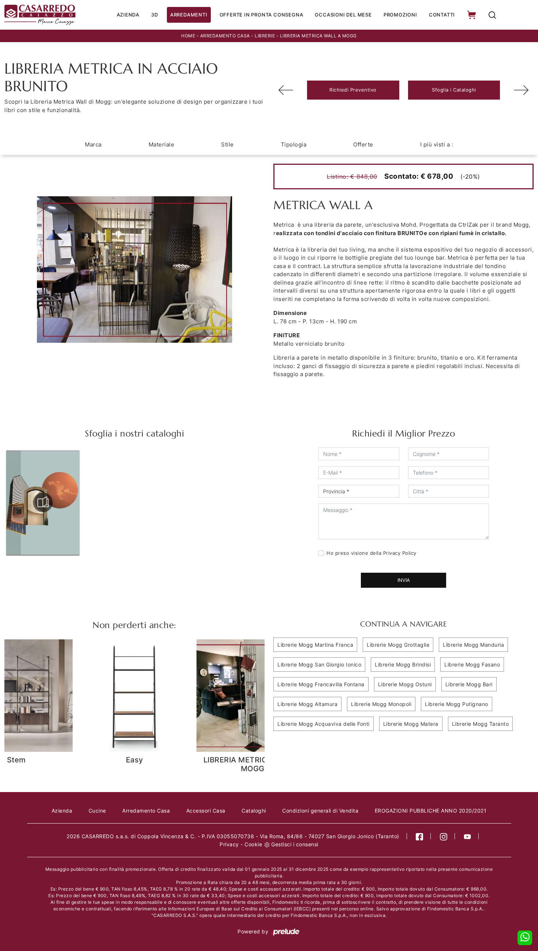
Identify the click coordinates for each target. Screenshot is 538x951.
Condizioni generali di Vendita (320, 810)
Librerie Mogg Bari (469, 684)
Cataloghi (254, 810)
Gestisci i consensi (294, 844)
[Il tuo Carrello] (472, 14)
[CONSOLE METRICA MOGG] (285, 90)
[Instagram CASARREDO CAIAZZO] (444, 836)
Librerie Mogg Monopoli (381, 704)
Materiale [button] (162, 144)
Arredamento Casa (225, 35)
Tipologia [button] (294, 144)
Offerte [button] (363, 144)
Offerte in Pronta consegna (261, 15)
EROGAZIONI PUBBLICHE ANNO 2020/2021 (431, 810)
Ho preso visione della (371, 553)
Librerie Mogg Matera (410, 724)
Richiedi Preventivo (353, 90)
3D (154, 15)
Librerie (265, 35)
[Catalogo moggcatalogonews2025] (42, 502)
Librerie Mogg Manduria (473, 645)
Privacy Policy (399, 553)
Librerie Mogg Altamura (307, 704)
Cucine (97, 810)
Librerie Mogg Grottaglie (398, 645)
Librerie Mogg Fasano (472, 664)
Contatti (442, 15)
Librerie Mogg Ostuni (405, 684)
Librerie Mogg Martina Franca (315, 645)
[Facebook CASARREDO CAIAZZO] (419, 836)
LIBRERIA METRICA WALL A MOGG (318, 35)
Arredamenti (189, 15)
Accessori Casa (205, 810)
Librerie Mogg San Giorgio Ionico (319, 664)
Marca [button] (93, 144)
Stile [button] (227, 144)
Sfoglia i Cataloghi (454, 90)
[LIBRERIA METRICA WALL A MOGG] (521, 90)
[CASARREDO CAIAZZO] (39, 15)
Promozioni (400, 15)
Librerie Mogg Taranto (480, 724)
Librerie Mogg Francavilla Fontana (321, 684)
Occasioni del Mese (343, 15)
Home (188, 35)
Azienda (128, 15)
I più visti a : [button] (436, 144)
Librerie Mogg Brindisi (403, 664)
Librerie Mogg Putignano (456, 704)
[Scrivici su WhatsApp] (525, 937)
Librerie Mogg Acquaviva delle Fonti (323, 724)
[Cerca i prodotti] (492, 14)
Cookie (253, 844)
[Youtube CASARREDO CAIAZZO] (467, 836)
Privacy (229, 844)
